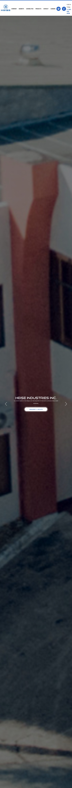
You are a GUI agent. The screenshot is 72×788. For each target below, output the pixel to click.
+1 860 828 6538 (69, 11)
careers (53, 8)
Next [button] (66, 404)
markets (21, 8)
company (14, 8)
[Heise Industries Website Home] (5, 10)
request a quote (36, 409)
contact (45, 8)
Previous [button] (6, 404)
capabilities (29, 8)
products (38, 8)
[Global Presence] (58, 9)
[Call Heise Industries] (64, 9)
